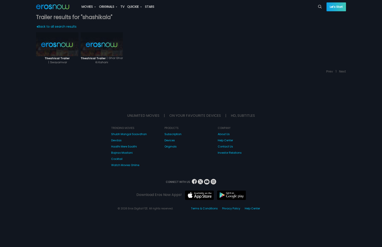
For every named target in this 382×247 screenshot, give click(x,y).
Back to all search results (57, 26)
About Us (224, 134)
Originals (170, 146)
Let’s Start (336, 7)
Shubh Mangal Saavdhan (129, 134)
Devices (169, 140)
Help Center (225, 140)
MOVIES (88, 6)
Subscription (172, 134)
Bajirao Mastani (122, 153)
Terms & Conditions (204, 208)
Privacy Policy (231, 208)
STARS (149, 6)
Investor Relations (230, 153)
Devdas (116, 140)
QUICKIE (133, 6)
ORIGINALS (107, 6)
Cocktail (116, 159)
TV (122, 6)
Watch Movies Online (125, 165)
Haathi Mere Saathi (124, 146)
